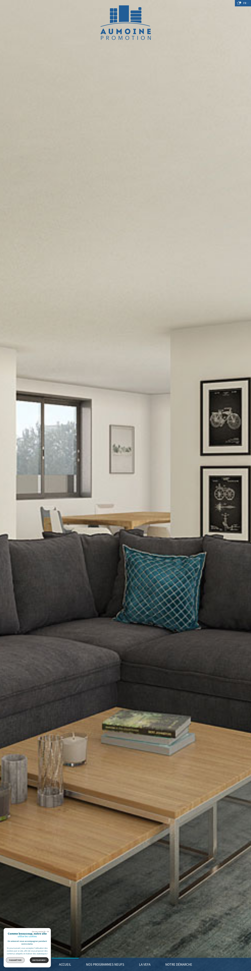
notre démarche (178, 964)
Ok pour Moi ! (39, 960)
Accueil (65, 964)
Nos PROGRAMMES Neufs (105, 964)
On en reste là (39, 931)
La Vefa (144, 964)
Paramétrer (15, 960)
